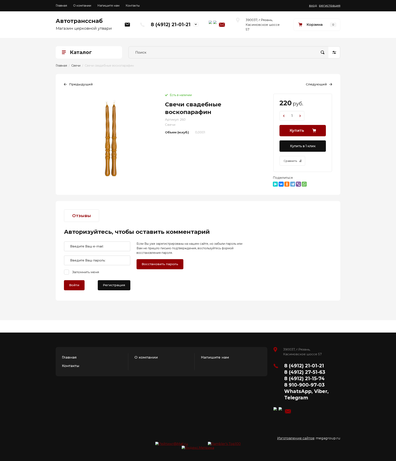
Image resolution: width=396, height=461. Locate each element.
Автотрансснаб (79, 21)
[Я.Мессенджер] (275, 184)
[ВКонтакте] (281, 184)
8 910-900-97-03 (304, 385)
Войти (74, 285)
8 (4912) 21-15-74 (304, 378)
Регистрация (114, 285)
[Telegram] (292, 184)
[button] (316, 25)
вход (313, 5)
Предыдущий (81, 84)
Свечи (75, 65)
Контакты (133, 5)
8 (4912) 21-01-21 (171, 24)
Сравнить (290, 160)
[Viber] (298, 184)
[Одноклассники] (286, 184)
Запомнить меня (85, 272)
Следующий (316, 84)
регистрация (329, 5)
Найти (322, 52)
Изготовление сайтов (295, 438)
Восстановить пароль (160, 264)
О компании (82, 5)
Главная (61, 5)
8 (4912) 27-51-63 (304, 372)
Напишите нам (108, 5)
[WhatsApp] (304, 184)
